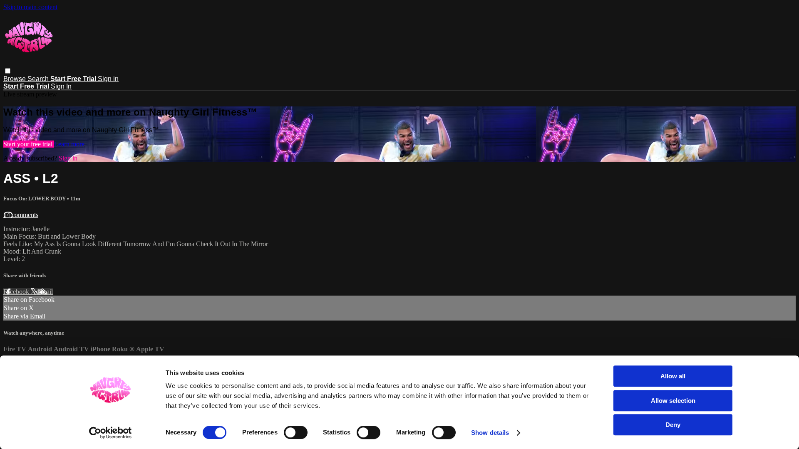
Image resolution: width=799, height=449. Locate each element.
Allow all (672, 376)
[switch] (296, 432)
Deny (672, 424)
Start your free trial (28, 144)
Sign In (61, 86)
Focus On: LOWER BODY (35, 198)
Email (45, 291)
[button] (7, 71)
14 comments (20, 214)
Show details (490, 432)
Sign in (108, 78)
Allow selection (673, 400)
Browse (15, 78)
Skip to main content (30, 6)
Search (38, 78)
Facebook (17, 291)
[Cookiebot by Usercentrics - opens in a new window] (110, 433)
